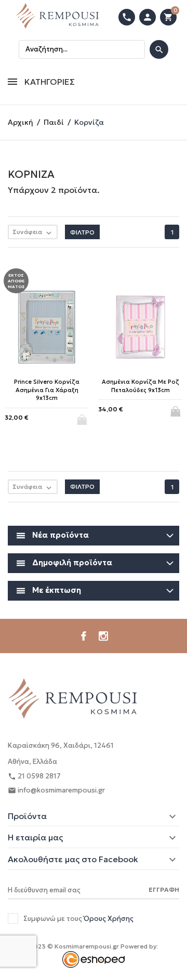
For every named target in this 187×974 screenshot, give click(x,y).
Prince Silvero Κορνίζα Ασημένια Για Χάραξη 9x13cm (46, 389)
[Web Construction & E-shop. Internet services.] (93, 959)
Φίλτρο (82, 232)
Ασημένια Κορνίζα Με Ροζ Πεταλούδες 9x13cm (140, 385)
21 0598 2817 (34, 776)
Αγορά (176, 408)
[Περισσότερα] (93, 507)
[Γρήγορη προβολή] (76, 507)
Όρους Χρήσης (108, 918)
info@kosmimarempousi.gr (56, 790)
